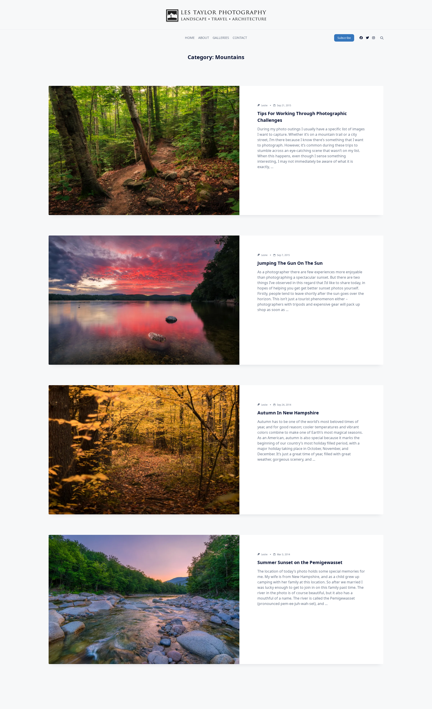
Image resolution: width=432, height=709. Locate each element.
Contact (240, 38)
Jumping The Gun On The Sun (290, 263)
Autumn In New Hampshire (288, 413)
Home (190, 38)
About (203, 38)
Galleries (221, 38)
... (272, 166)
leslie (264, 105)
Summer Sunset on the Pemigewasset (299, 562)
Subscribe (344, 38)
